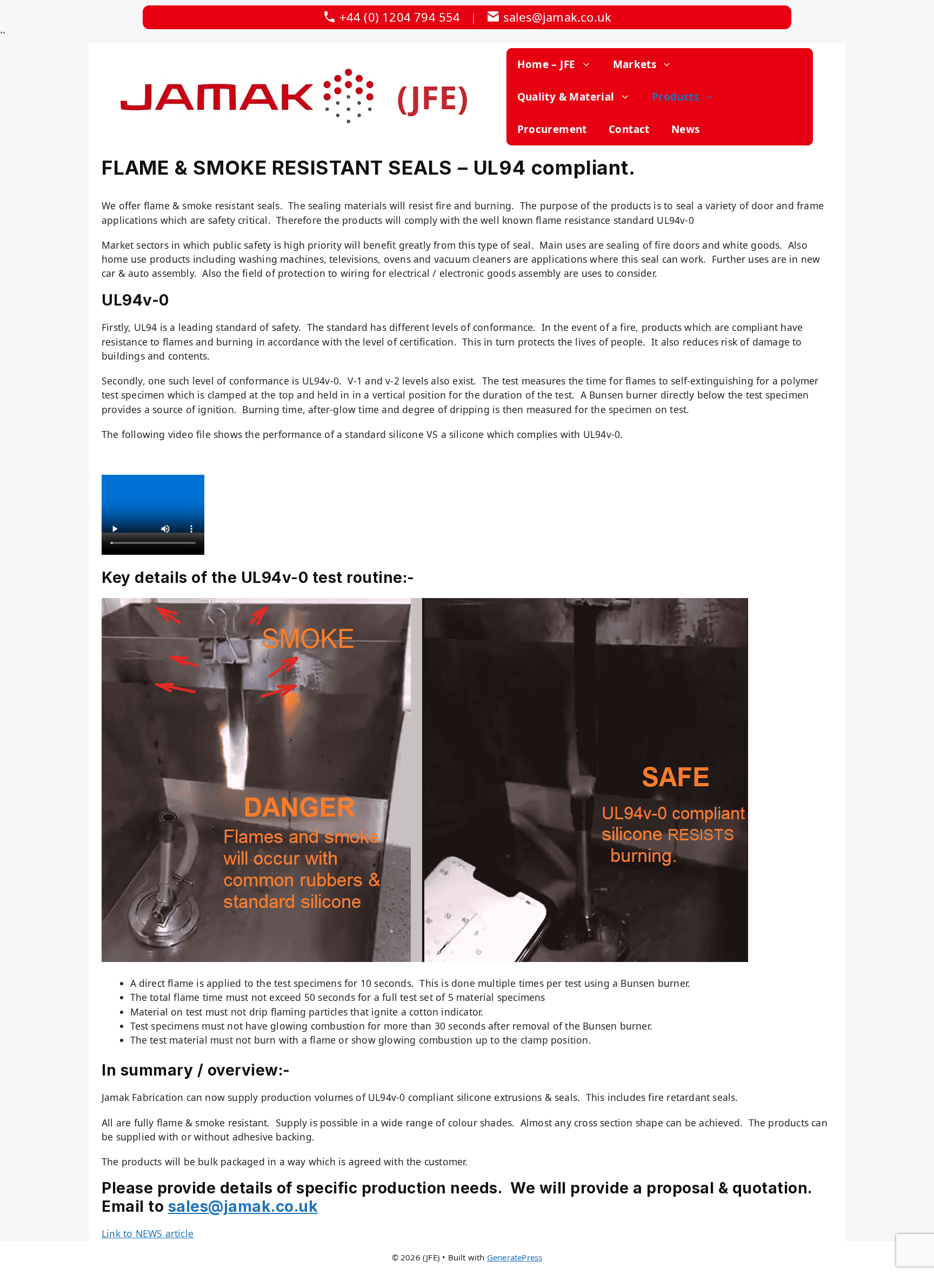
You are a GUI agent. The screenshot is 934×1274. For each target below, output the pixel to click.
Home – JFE (546, 64)
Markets (635, 64)
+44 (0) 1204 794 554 (400, 17)
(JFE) (433, 97)
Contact (629, 129)
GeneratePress (515, 1257)
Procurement (552, 129)
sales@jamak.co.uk (557, 17)
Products (675, 97)
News (685, 129)
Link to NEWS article (148, 1233)
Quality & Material (566, 97)
